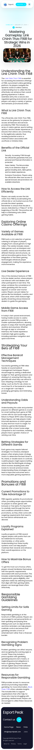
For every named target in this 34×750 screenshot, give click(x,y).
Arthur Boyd (18, 27)
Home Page (8, 727)
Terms (19, 744)
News (18, 727)
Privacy (13, 744)
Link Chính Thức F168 (13, 78)
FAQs (26, 727)
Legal (25, 744)
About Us (6, 744)
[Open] (29, 4)
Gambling (9, 24)
